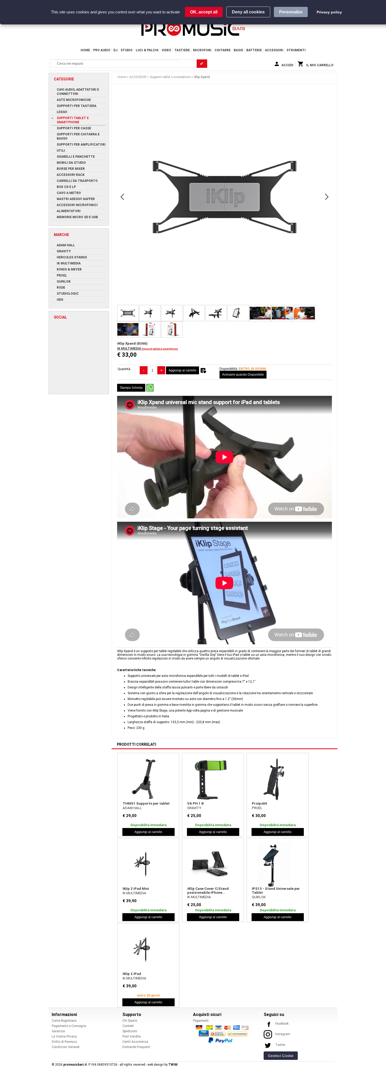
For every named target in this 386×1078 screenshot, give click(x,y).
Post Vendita (131, 1036)
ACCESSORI (274, 50)
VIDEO (166, 50)
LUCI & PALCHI (147, 50)
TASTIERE (182, 50)
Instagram (282, 1034)
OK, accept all (203, 12)
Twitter (280, 1045)
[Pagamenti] (223, 1034)
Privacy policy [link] (329, 12)
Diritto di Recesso (64, 1042)
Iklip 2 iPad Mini (136, 889)
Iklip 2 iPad (132, 974)
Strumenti (296, 50)
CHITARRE (223, 50)
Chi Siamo (129, 1021)
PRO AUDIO (101, 50)
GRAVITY (194, 808)
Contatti (128, 1026)
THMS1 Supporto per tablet (146, 803)
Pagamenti (200, 1021)
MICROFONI (202, 50)
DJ (115, 50)
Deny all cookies (248, 12)
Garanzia (58, 1031)
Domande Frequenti (136, 1047)
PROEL (257, 808)
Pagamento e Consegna (69, 1026)
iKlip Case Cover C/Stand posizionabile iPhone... (208, 891)
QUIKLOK (259, 897)
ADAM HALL (132, 808)
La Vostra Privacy (64, 1036)
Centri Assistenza (135, 1042)
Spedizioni (129, 1031)
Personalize (290, 12)
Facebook (282, 1023)
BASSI (238, 50)
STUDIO (127, 50)
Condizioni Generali (66, 1047)
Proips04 (259, 803)
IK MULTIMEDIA (129, 348)
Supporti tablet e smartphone (170, 77)
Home (85, 50)
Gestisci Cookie (281, 1056)
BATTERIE (254, 50)
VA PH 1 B (195, 803)
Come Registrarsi (64, 1021)
